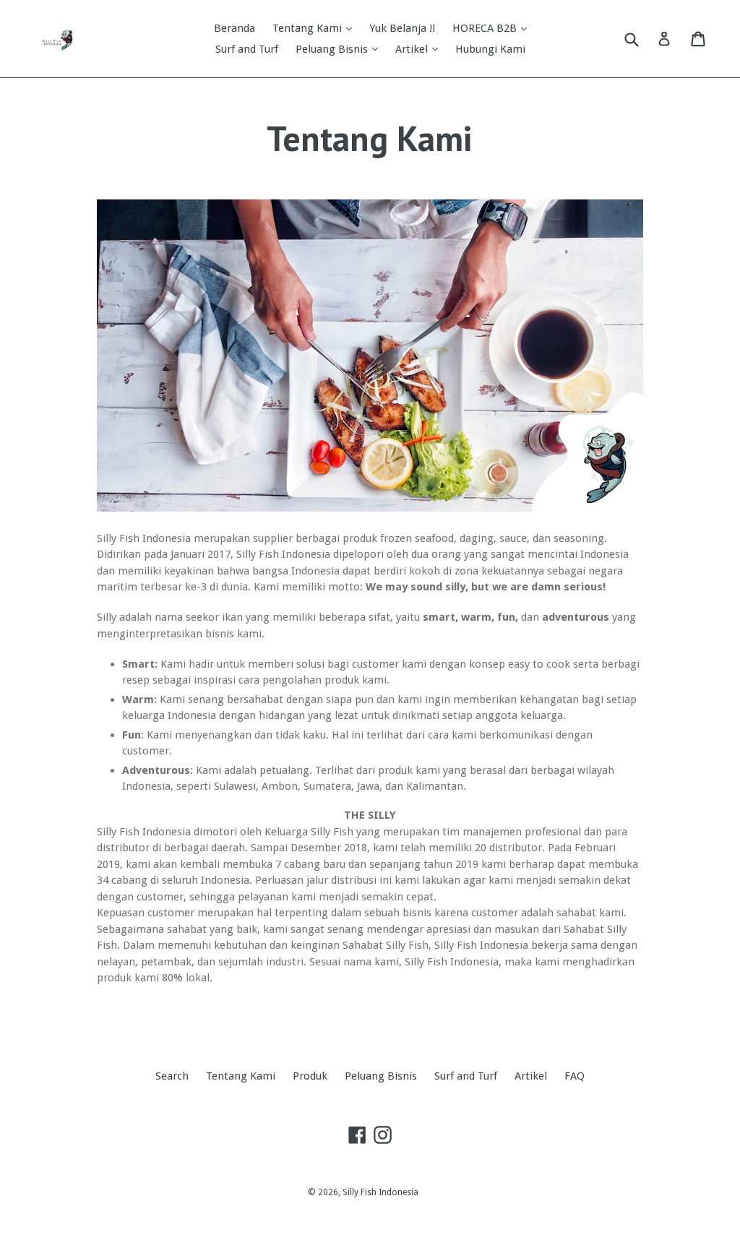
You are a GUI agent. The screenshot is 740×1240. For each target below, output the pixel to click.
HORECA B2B (486, 28)
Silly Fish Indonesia (380, 1192)
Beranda (234, 28)
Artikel (413, 49)
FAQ (574, 1075)
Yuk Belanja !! (402, 28)
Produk (310, 1075)
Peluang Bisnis (333, 49)
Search (172, 1075)
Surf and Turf (246, 49)
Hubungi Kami (490, 49)
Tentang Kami (308, 28)
